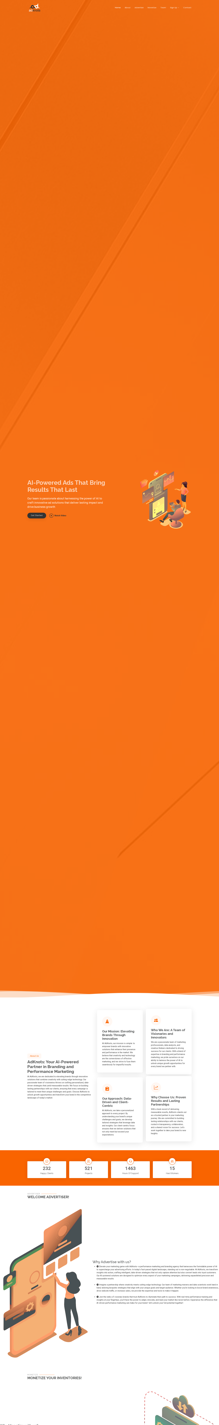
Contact (187, 7)
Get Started (37, 515)
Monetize (152, 7)
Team (163, 7)
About (128, 7)
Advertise (139, 7)
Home (118, 7)
